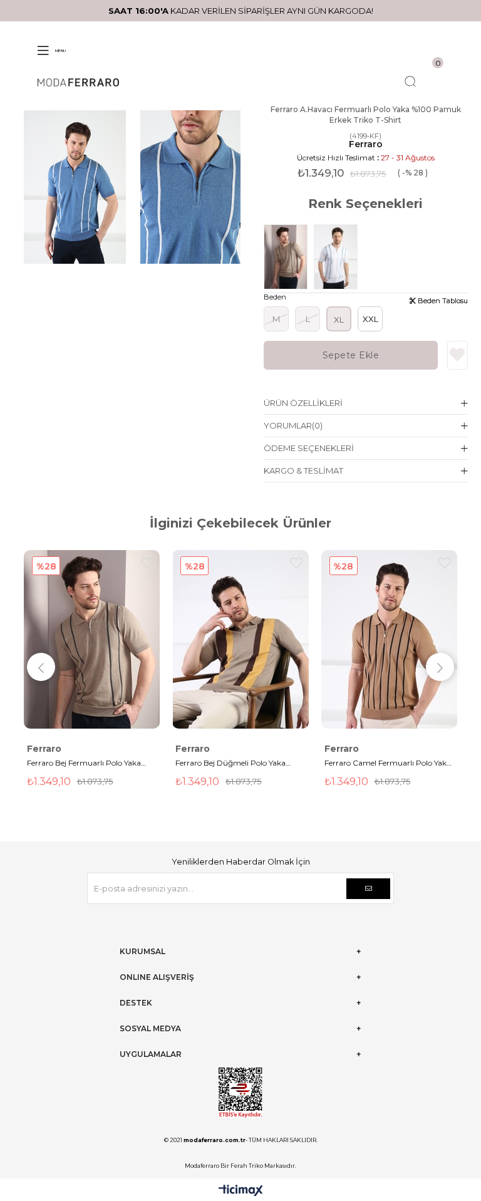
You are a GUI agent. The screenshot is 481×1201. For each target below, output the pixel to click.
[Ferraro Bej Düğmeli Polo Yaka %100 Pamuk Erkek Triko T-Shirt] (240, 639)
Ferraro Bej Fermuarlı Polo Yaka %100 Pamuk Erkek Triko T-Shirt (86, 764)
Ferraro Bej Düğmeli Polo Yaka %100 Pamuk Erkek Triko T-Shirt (234, 764)
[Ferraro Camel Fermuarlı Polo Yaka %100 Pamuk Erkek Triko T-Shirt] (389, 639)
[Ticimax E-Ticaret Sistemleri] (241, 1191)
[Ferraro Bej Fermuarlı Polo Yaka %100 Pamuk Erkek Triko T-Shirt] (289, 256)
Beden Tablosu (442, 300)
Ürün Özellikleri (303, 403)
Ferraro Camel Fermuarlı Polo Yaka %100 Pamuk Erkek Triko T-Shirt (387, 764)
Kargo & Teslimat (303, 470)
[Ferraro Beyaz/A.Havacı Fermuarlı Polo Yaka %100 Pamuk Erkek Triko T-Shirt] (339, 256)
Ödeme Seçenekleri (309, 448)
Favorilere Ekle (147, 562)
